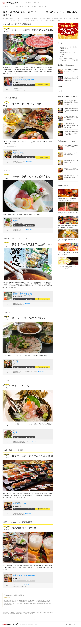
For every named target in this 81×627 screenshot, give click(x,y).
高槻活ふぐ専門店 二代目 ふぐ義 (67, 52)
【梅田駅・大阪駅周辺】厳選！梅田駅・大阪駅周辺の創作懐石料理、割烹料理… (71, 102)
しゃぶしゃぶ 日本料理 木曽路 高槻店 (68, 47)
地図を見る (28, 88)
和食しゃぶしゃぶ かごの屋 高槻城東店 (69, 60)
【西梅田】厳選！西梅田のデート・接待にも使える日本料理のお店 (71, 110)
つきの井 (62, 54)
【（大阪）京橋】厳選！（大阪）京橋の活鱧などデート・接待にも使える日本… (71, 125)
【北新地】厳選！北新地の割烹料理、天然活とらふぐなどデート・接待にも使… (71, 133)
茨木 (60, 91)
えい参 (61, 56)
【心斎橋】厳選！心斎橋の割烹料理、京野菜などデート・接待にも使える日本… (71, 118)
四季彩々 (62, 50)
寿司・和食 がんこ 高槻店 (66, 58)
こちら (77, 624)
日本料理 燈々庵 (64, 48)
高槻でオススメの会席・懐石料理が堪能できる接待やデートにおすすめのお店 (71, 78)
